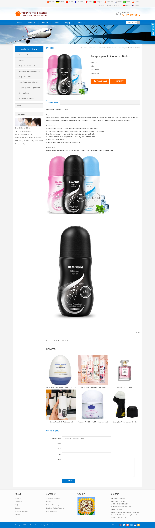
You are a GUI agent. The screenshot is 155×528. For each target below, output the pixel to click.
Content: (58, 459)
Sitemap (17, 514)
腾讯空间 (138, 525)
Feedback (117, 5)
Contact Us (109, 5)
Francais (80, 2)
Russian (136, 2)
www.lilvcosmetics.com (33, 525)
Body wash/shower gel (27, 66)
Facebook (120, 525)
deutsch (61, 2)
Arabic (128, 2)
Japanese (109, 2)
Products (45, 23)
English (136, 5)
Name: (59, 443)
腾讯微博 (131, 525)
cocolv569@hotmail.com (123, 507)
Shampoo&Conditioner (27, 55)
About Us (101, 5)
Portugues (99, 2)
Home (19, 23)
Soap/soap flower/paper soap (29, 87)
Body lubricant (24, 93)
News (57, 23)
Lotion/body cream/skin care (29, 82)
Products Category (29, 49)
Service (17, 508)
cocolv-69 (119, 509)
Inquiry (67, 23)
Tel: (60, 454)
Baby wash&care (25, 77)
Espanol (70, 2)
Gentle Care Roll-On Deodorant (63, 341)
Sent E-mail (102, 81)
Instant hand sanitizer (21, 511)
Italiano (89, 2)
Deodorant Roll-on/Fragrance (106, 48)
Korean (119, 2)
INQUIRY (120, 81)
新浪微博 (127, 525)
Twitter (124, 525)
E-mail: (59, 449)
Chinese (52, 2)
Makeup (21, 60)
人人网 (135, 525)
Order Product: (56, 438)
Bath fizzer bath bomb (26, 98)
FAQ (16, 505)
